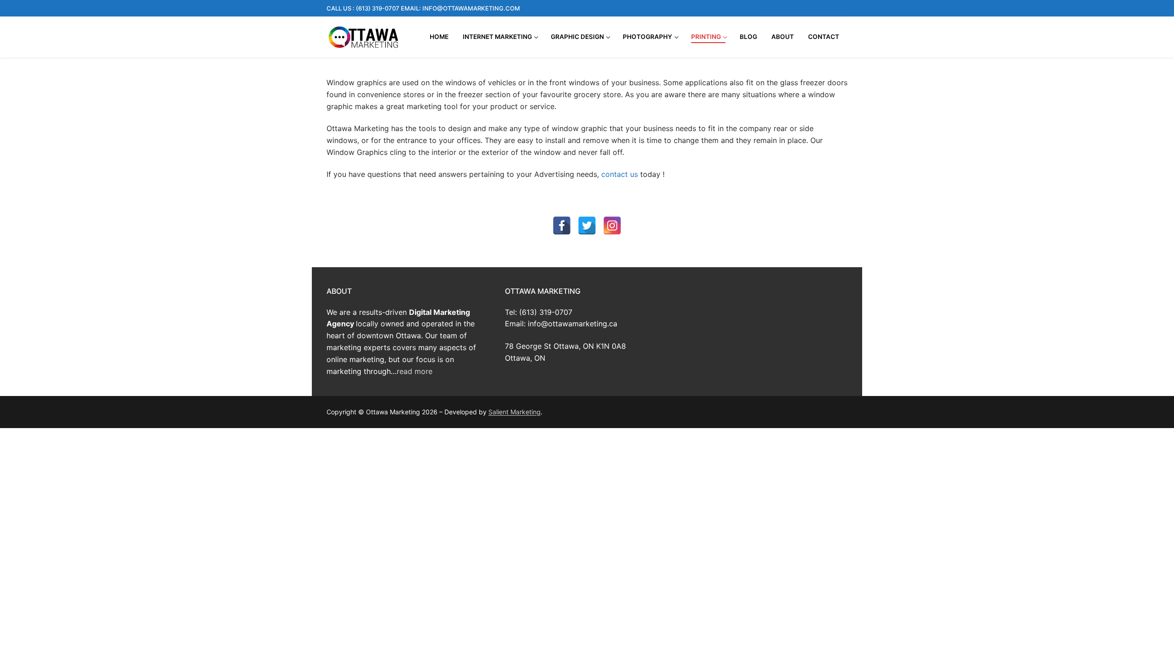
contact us (619, 174)
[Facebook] (769, 8)
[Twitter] (821, 8)
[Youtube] (804, 8)
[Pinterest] (839, 8)
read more (414, 371)
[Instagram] (786, 8)
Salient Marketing (514, 412)
